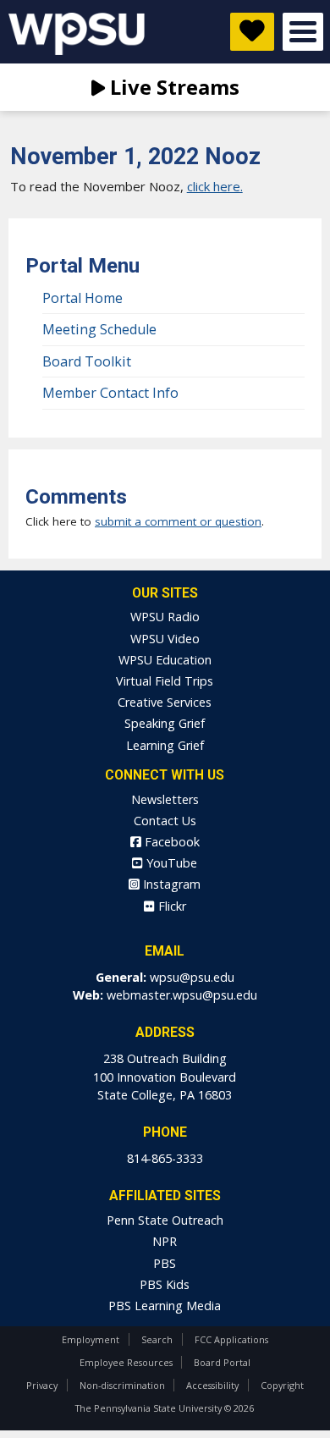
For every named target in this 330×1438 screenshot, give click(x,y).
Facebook (170, 842)
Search (157, 1339)
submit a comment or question (178, 521)
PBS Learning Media (164, 1306)
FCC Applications (231, 1339)
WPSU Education (165, 660)
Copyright (282, 1385)
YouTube (170, 863)
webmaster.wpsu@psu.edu (182, 995)
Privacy (42, 1385)
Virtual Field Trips (164, 681)
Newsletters (165, 799)
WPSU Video (165, 639)
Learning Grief (165, 745)
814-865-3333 (165, 1158)
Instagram (170, 884)
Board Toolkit (86, 361)
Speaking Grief (164, 723)
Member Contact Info (110, 392)
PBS (164, 1263)
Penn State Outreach (165, 1220)
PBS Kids (165, 1284)
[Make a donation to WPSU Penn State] (252, 32)
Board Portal (222, 1362)
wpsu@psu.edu (192, 977)
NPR (164, 1241)
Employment (90, 1339)
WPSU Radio (165, 617)
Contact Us (165, 821)
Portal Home (82, 298)
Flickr (170, 906)
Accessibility (212, 1385)
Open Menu (303, 32)
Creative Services (165, 702)
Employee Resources (126, 1362)
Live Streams (172, 87)
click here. (215, 186)
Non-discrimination (122, 1385)
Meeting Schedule (99, 329)
